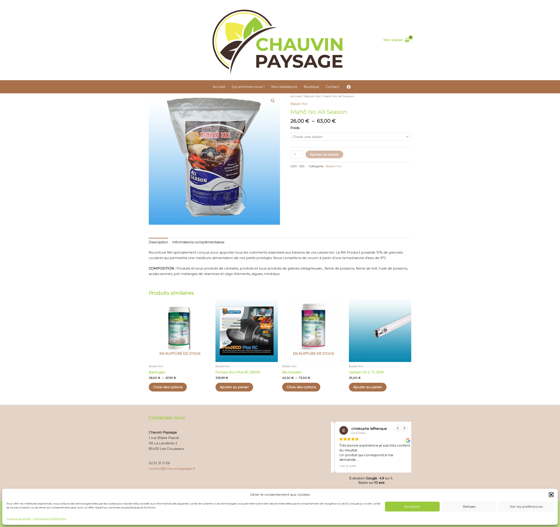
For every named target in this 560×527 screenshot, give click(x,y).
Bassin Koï (312, 96)
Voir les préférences (526, 506)
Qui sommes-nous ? (248, 87)
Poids (294, 128)
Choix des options (167, 387)
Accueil (219, 87)
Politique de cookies (19, 518)
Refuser (469, 506)
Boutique (311, 87)
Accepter (412, 506)
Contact (332, 87)
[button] (551, 494)
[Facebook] (349, 87)
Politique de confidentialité (49, 518)
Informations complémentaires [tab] (198, 242)
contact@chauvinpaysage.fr (172, 468)
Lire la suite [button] (344, 466)
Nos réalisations (284, 87)
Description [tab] (158, 242)
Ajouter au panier (324, 154)
